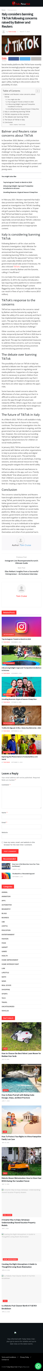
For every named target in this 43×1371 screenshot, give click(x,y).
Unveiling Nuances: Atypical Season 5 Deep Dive (23, 109)
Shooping (6, 989)
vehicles (5, 1011)
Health (5, 956)
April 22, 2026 (6, 1311)
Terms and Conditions (9, 1357)
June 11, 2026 (6, 1101)
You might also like (14, 99)
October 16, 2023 (16, 702)
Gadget (5, 947)
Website (5, 832)
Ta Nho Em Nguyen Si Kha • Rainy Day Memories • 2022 (21, 728)
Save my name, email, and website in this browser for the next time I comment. (19, 843)
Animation (6, 896)
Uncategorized (8, 1006)
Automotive (7, 905)
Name (5, 813)
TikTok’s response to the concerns (17, 114)
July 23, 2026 (5, 1059)
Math (4, 977)
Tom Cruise (12, 32)
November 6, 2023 (16, 673)
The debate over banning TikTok (16, 117)
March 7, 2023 (16, 869)
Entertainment (12, 10)
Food (4, 943)
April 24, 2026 (6, 1270)
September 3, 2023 (17, 876)
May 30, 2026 (5, 1142)
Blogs (4, 913)
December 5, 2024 (16, 642)
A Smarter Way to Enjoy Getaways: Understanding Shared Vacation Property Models (18, 1222)
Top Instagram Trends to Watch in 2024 (21, 102)
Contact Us (5, 1360)
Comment (6, 785)
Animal (5, 892)
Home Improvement (10, 960)
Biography (6, 909)
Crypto (5, 926)
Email (4, 822)
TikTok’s (16, 266)
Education (6, 930)
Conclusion (9, 122)
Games (4, 951)
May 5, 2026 (5, 1228)
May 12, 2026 (5, 1184)
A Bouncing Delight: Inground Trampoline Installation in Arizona (21, 105)
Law (3, 968)
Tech (4, 998)
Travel (4, 1002)
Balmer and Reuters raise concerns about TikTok (20, 95)
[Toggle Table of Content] (36, 91)
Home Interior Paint (10, 964)
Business (5, 918)
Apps (4, 901)
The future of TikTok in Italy (15, 120)
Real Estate (6, 985)
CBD (3, 922)
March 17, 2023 (25, 32)
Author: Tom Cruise (19, 124)
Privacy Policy (24, 1357)
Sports (4, 994)
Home (3, 10)
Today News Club (12, 1367)
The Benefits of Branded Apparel (23, 874)
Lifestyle (5, 972)
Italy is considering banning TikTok (17, 112)
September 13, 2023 (16, 762)
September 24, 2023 (16, 731)
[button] (38, 1366)
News (4, 981)
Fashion (5, 939)
